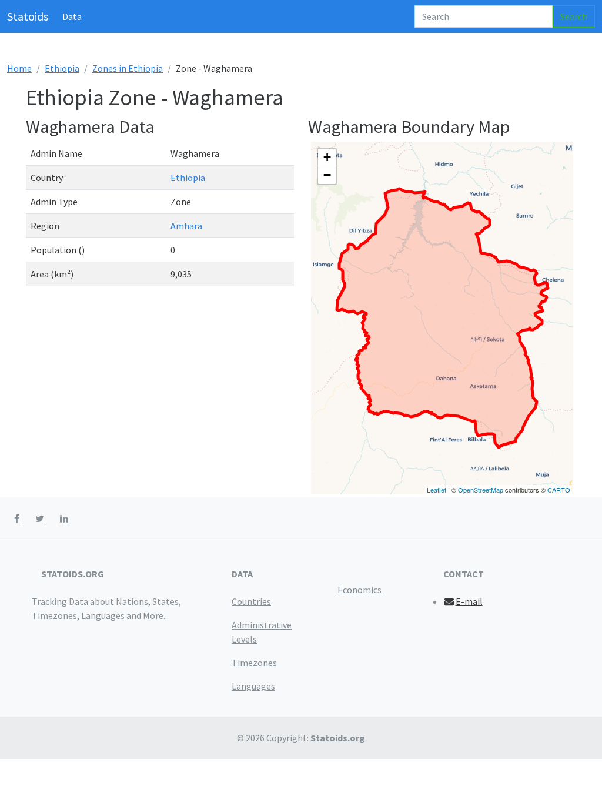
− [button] (327, 175)
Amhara (186, 226)
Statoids (27, 16)
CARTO (558, 489)
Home (19, 68)
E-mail (469, 601)
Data (72, 16)
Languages (253, 686)
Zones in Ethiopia (127, 68)
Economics (359, 589)
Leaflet (436, 489)
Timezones (254, 662)
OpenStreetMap (480, 489)
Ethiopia (62, 68)
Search (573, 16)
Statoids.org (337, 738)
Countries (251, 601)
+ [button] (327, 157)
